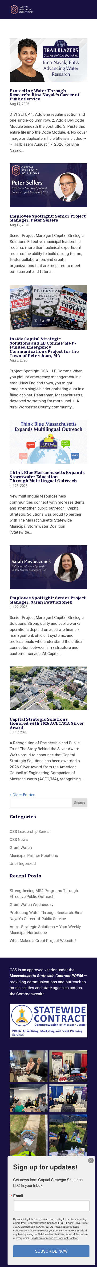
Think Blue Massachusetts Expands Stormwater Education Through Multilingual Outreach (47, 476)
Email (18, 1196)
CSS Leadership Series (29, 831)
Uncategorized (23, 863)
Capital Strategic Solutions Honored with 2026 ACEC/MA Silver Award (47, 723)
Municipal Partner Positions (34, 855)
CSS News (19, 839)
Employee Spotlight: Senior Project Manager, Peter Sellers (48, 218)
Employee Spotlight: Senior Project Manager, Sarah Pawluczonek (48, 600)
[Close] (91, 1160)
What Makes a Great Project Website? (43, 940)
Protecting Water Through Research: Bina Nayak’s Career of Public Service (44, 95)
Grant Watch (21, 847)
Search (79, 803)
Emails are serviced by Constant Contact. (54, 1238)
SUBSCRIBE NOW (51, 1251)
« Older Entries (22, 794)
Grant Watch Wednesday (31, 904)
